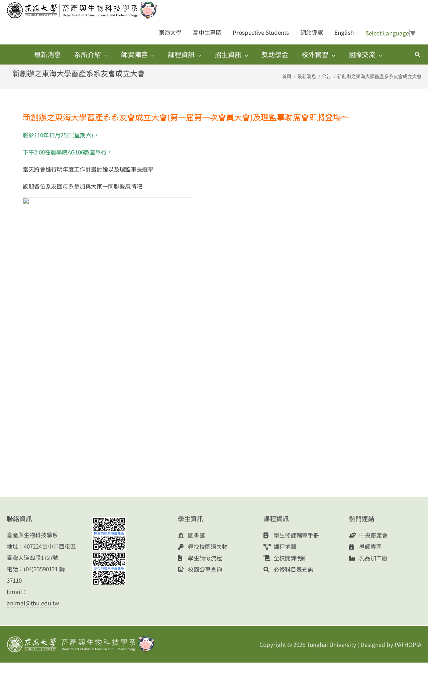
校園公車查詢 (204, 569)
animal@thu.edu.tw (33, 603)
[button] (417, 54)
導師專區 (370, 546)
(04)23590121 (41, 569)
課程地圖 (284, 546)
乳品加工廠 (373, 558)
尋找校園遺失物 (207, 546)
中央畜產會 (373, 535)
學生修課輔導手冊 (295, 535)
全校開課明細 (290, 558)
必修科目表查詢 (292, 569)
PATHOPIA (408, 644)
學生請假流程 (204, 558)
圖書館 (196, 535)
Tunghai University (331, 644)
